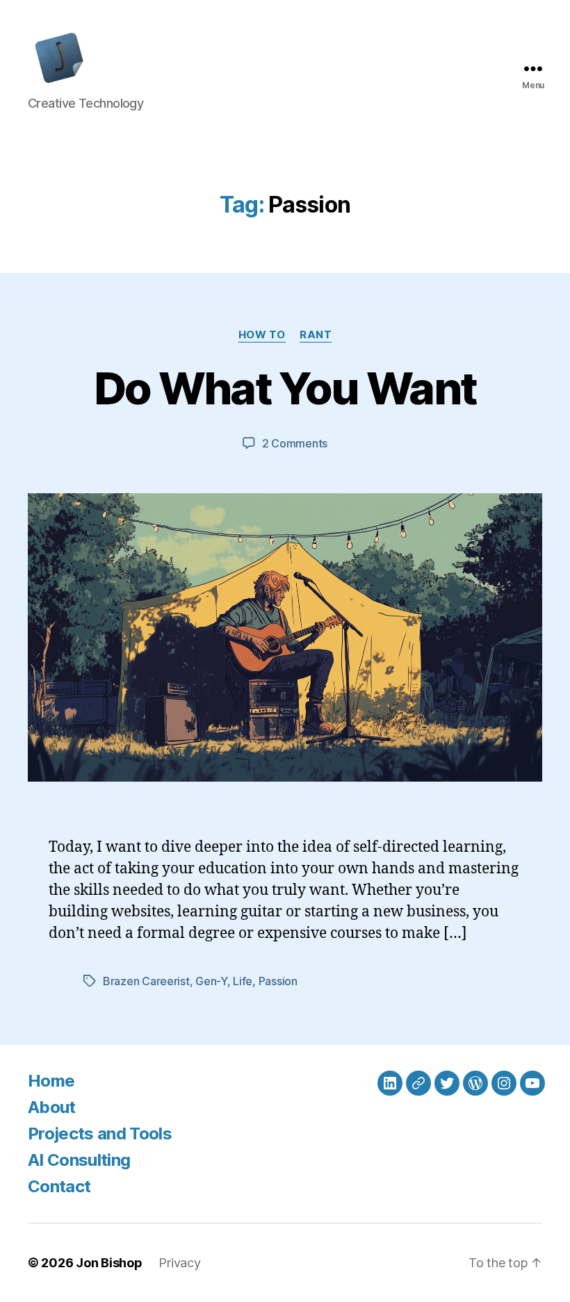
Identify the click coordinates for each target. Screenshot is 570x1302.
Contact (59, 1186)
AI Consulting (79, 1160)
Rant (316, 335)
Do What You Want (285, 388)
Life (242, 981)
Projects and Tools (100, 1133)
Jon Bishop (109, 1262)
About (52, 1107)
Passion (278, 981)
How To (262, 335)
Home (51, 1081)
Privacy (179, 1262)
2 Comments (294, 443)
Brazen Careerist (146, 981)
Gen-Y (211, 981)
